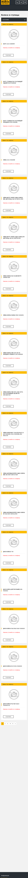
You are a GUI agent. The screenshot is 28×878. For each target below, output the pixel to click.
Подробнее (8, 55)
